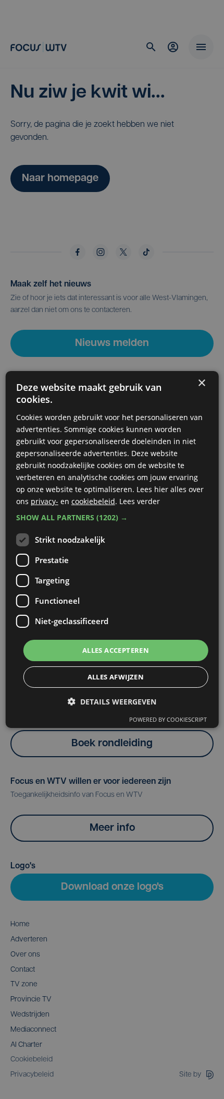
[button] (112, 517)
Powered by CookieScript (168, 719)
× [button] (201, 383)
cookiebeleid (93, 501)
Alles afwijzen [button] (116, 677)
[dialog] (112, 549)
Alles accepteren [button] (115, 649)
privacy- (44, 501)
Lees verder (139, 501)
